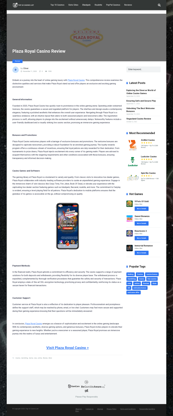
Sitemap (100, 409)
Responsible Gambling (147, 409)
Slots (50, 358)
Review (17, 61)
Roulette (98, 5)
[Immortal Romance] (129, 250)
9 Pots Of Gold (142, 201)
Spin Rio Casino (148, 173)
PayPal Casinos (113, 5)
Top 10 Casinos (57, 5)
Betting (130, 274)
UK (129, 288)
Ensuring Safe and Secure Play (141, 101)
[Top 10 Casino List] (23, 4)
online (40, 358)
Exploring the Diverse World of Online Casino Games (141, 91)
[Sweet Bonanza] (129, 221)
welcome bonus (139, 288)
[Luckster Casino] (132, 167)
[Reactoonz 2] (129, 236)
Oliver (25, 68)
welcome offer (133, 292)
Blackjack (86, 5)
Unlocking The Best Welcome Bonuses (140, 109)
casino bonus (151, 274)
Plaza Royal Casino (76, 80)
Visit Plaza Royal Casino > (67, 348)
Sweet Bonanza (142, 216)
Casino (17, 358)
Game (31, 358)
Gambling (24, 358)
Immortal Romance (144, 245)
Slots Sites (73, 5)
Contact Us (89, 409)
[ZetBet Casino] (132, 151)
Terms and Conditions (128, 409)
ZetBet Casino (148, 140)
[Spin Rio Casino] (132, 184)
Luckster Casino (149, 156)
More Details (141, 209)
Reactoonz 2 (141, 231)
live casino (152, 279)
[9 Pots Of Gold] (129, 206)
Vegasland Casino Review (138, 119)
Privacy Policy (111, 409)
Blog (77, 411)
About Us (78, 409)
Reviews (128, 5)
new (35, 358)
